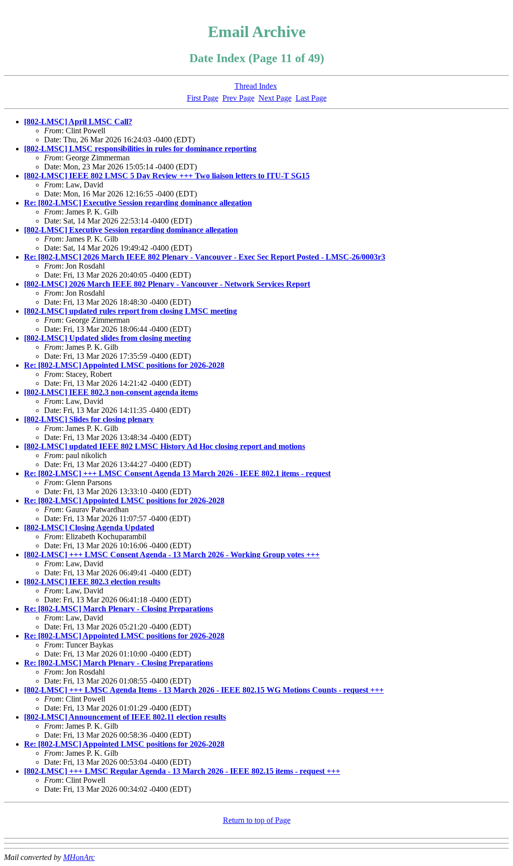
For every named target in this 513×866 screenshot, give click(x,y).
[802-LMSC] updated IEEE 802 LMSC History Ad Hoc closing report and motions (164, 446)
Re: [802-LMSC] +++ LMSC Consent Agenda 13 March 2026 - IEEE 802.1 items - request (177, 473)
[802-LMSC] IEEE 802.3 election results (92, 581)
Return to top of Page (257, 820)
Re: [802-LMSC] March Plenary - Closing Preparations (118, 608)
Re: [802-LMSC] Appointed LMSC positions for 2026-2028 (124, 365)
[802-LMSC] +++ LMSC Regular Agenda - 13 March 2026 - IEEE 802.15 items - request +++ (182, 771)
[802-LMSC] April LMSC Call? (78, 121)
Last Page (311, 98)
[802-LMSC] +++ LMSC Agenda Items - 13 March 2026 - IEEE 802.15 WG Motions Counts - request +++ (204, 690)
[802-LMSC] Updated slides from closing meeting (107, 338)
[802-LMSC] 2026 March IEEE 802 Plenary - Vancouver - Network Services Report (167, 284)
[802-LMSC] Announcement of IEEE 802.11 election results (125, 717)
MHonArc (79, 857)
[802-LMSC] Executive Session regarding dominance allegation (131, 230)
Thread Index (255, 86)
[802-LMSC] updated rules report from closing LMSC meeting (130, 311)
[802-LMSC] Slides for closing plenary (89, 419)
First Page (202, 98)
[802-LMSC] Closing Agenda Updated (89, 527)
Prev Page (238, 98)
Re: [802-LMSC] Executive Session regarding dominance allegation (138, 202)
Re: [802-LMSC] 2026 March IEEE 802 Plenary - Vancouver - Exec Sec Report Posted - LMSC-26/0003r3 (204, 257)
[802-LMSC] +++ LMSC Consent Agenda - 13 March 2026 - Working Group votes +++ (172, 554)
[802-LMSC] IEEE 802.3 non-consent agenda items (111, 392)
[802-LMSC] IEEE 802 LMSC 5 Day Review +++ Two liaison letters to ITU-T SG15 (167, 175)
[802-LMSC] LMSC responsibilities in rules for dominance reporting (140, 148)
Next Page (275, 98)
